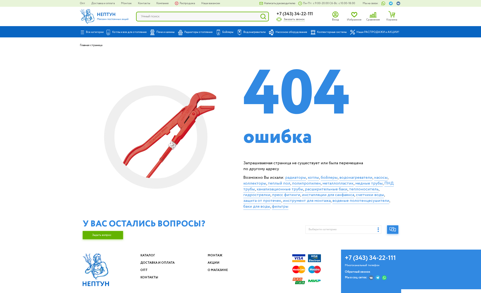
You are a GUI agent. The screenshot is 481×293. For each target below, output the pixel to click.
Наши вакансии (210, 3)
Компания (162, 3)
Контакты (144, 3)
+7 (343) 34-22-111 (294, 14)
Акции (213, 263)
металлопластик (338, 183)
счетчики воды (370, 195)
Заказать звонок (294, 19)
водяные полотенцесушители (360, 201)
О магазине (218, 270)
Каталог (147, 255)
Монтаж (126, 3)
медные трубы (369, 183)
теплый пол (279, 183)
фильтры (280, 207)
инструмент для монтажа (307, 201)
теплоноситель (364, 189)
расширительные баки (326, 189)
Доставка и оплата (103, 3)
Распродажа (188, 3)
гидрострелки (256, 195)
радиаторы (295, 178)
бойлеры (329, 178)
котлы (313, 178)
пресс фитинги (286, 195)
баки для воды (256, 207)
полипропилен (306, 183)
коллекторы (254, 183)
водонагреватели (355, 178)
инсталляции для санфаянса (328, 195)
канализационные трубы (280, 189)
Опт (83, 3)
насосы (381, 178)
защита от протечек (262, 201)
